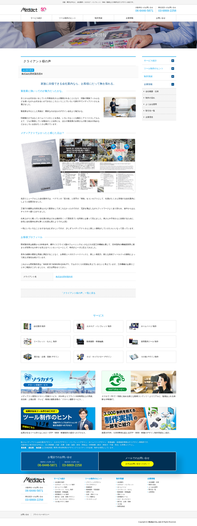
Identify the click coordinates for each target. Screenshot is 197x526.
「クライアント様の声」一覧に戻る (78, 293)
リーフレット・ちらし (124, 489)
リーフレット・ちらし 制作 (64, 489)
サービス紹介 (36, 18)
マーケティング (91, 499)
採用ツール (90, 492)
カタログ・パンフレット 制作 (65, 484)
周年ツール (121, 494)
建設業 (31, 448)
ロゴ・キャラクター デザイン (65, 499)
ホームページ (121, 487)
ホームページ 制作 (61, 487)
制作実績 (98, 18)
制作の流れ (150, 98)
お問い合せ (160, 18)
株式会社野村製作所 (31, 73)
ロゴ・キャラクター (124, 499)
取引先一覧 (150, 111)
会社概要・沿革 (152, 91)
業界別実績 (121, 506)
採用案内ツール (122, 497)
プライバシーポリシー (41, 514)
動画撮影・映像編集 (61, 492)
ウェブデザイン (91, 484)
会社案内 (120, 482)
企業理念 (149, 117)
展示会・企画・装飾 (124, 501)
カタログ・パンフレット (125, 484)
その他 (119, 504)
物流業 (38, 448)
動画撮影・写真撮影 (93, 489)
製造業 (23, 448)
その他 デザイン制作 (62, 501)
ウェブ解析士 (90, 497)
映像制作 (89, 487)
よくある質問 (151, 104)
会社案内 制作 (59, 482)
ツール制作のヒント (67, 18)
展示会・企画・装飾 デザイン (65, 497)
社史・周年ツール (92, 494)
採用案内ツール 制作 (62, 494)
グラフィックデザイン (93, 482)
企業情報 (129, 18)
